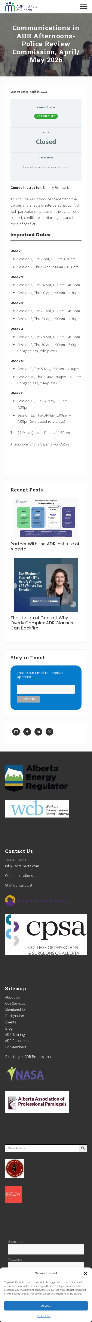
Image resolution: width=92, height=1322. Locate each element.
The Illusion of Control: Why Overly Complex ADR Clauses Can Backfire (41, 623)
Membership (15, 1009)
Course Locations (19, 875)
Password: (15, 1259)
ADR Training (15, 1034)
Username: (15, 1241)
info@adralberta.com (22, 866)
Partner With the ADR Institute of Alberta (44, 546)
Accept (46, 1305)
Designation (14, 1015)
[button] (85, 1273)
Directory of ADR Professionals (29, 1056)
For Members (15, 1047)
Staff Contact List (18, 885)
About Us (12, 997)
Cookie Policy (43, 1316)
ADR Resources (17, 1040)
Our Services (15, 1003)
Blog (9, 1028)
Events (10, 1022)
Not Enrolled (46, 116)
